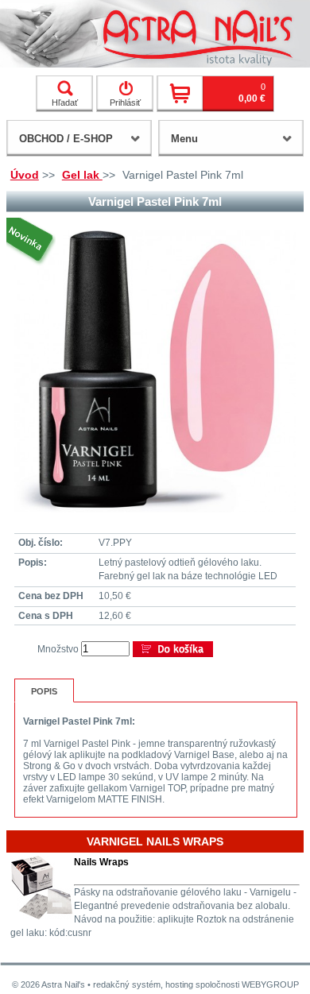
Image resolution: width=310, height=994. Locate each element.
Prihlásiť (125, 102)
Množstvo (58, 649)
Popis (44, 691)
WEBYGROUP (270, 984)
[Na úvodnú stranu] (155, 34)
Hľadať (65, 102)
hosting (179, 984)
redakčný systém (127, 984)
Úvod (24, 174)
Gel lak (82, 174)
